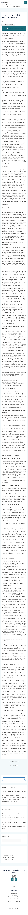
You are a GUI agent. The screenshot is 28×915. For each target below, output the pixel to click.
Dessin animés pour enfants (14, 901)
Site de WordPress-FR (7, 860)
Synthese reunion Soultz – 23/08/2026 (11, 813)
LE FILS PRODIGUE (14, 799)
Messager (20, 20)
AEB (14, 886)
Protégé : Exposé (6, 815)
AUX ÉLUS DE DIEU (13, 801)
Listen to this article (9, 24)
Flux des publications (7, 855)
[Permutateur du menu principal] (25, 2)
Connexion (4, 852)
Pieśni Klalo (14, 893)
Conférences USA (14, 898)
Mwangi (4, 801)
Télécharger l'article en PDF (16, 28)
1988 (16, 20)
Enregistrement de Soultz (14, 896)
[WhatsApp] (16, 879)
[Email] (12, 879)
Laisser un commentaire (8, 20)
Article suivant (14, 765)
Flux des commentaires (8, 857)
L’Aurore (14, 899)
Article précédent (14, 761)
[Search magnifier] (25, 779)
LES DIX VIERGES (14, 795)
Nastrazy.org (14, 895)
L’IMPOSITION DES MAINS (18, 797)
